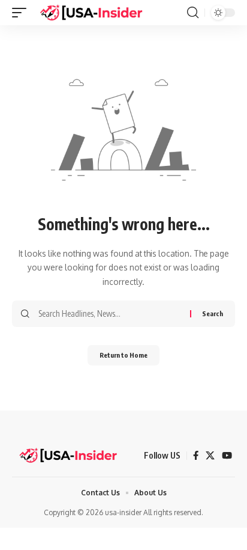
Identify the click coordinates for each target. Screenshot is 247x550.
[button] (22, 12)
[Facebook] (195, 455)
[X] (210, 455)
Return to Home (123, 355)
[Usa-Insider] (91, 12)
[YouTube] (227, 455)
